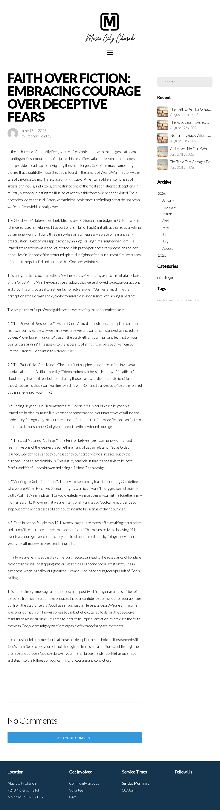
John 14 (179, 300)
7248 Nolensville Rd (23, 790)
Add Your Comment (74, 737)
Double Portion (165, 300)
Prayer (189, 300)
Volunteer (76, 790)
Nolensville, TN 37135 (25, 797)
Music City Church (22, 783)
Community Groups (84, 783)
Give (72, 797)
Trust (197, 300)
